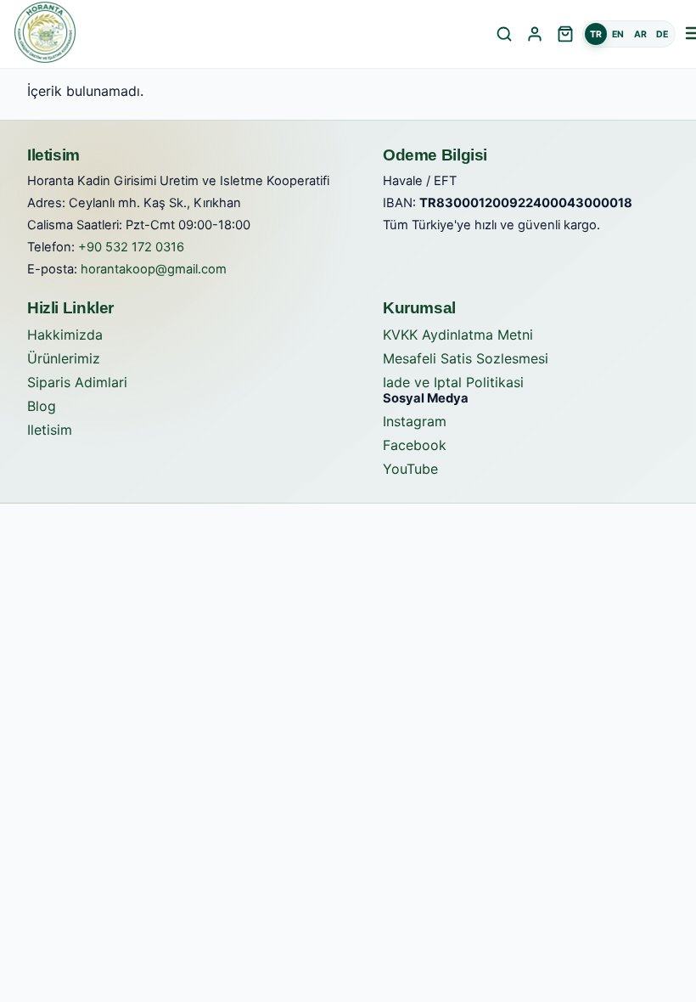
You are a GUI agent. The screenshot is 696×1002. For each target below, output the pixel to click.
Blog (41, 405)
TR (596, 34)
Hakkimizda (65, 334)
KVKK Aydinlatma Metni (458, 334)
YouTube (410, 468)
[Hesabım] (534, 34)
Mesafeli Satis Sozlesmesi (465, 358)
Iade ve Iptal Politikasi (453, 382)
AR (640, 34)
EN (618, 34)
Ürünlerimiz (63, 358)
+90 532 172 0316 (131, 247)
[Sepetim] (565, 34)
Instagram (414, 421)
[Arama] (504, 34)
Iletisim (49, 429)
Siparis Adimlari (77, 382)
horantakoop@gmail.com (154, 269)
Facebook (414, 444)
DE (662, 34)
